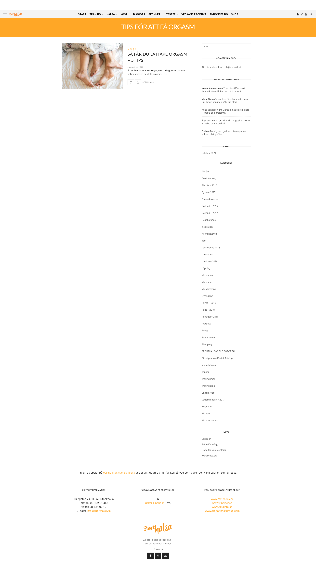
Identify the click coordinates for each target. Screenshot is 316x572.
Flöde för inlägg (210, 444)
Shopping (207, 344)
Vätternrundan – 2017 (213, 399)
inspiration (207, 226)
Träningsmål (208, 378)
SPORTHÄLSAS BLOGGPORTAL (219, 351)
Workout (206, 413)
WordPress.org (209, 455)
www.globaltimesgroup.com (222, 510)
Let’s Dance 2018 (211, 247)
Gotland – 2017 (210, 213)
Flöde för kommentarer (214, 450)
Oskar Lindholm (154, 503)
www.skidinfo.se (222, 506)
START (82, 14)
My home (206, 282)
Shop (234, 14)
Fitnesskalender (210, 199)
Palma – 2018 (209, 302)
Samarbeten (208, 337)
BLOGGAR (139, 14)
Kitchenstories (209, 233)
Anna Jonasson (210, 109)
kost (204, 240)
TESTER (171, 14)
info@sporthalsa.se (99, 510)
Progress (206, 323)
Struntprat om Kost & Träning (217, 358)
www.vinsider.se (222, 503)
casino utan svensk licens (119, 472)
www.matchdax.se (222, 499)
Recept (205, 330)
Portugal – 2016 (210, 316)
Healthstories (209, 219)
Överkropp (207, 295)
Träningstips (208, 385)
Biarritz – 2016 (209, 185)
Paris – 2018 (208, 309)
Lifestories (207, 254)
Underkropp (208, 392)
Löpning (206, 268)
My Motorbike (209, 289)
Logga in (206, 438)
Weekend (207, 406)
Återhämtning (209, 178)
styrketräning (209, 365)
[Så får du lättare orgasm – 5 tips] (92, 66)
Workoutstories (210, 420)
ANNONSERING (219, 14)
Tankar (205, 372)
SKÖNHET (154, 14)
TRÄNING (95, 14)
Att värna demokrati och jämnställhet (221, 67)
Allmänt (206, 171)
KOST (124, 14)
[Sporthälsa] (15, 14)
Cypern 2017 (208, 192)
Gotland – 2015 (210, 206)
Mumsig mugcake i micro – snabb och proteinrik (225, 111)
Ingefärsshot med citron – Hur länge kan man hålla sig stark (226, 100)
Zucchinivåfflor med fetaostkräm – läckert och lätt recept (223, 90)
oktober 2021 (209, 153)
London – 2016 (210, 261)
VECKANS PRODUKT (193, 14)
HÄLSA (110, 14)
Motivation (207, 275)
